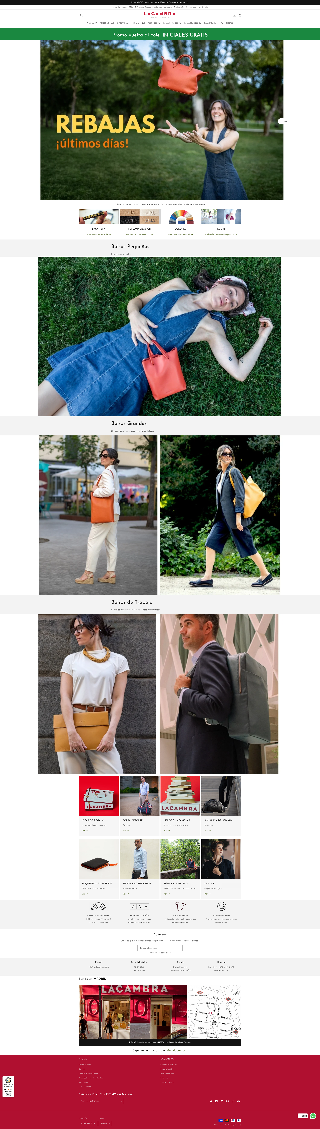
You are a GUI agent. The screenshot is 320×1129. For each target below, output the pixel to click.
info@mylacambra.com (99, 967)
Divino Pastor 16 (180, 967)
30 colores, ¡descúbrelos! (179, 234)
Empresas (164, 1078)
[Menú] (12, 1077)
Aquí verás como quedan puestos (219, 234)
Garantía (82, 1069)
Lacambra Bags (223, 1125)
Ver (83, 830)
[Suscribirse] (179, 948)
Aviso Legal (83, 1082)
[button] (81, 15)
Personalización (166, 1069)
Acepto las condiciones (161, 953)
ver (285, 121)
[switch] (8, 1094)
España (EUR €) (86, 1123)
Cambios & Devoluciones (88, 1073)
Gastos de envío (85, 1064)
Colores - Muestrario (168, 1064)
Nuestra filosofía (167, 1073)
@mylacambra (177, 1050)
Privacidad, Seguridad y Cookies (91, 1078)
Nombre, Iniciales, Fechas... (138, 234)
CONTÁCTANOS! (85, 1086)
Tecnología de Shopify (234, 1125)
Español (104, 1123)
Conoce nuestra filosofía (97, 234)
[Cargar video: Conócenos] (133, 1012)
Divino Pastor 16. (143, 1042)
